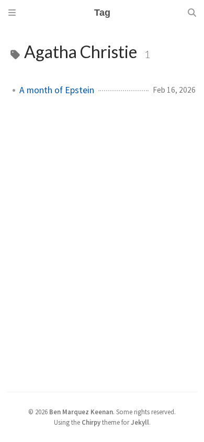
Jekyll (140, 422)
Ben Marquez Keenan (81, 411)
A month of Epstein (56, 90)
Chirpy (91, 422)
